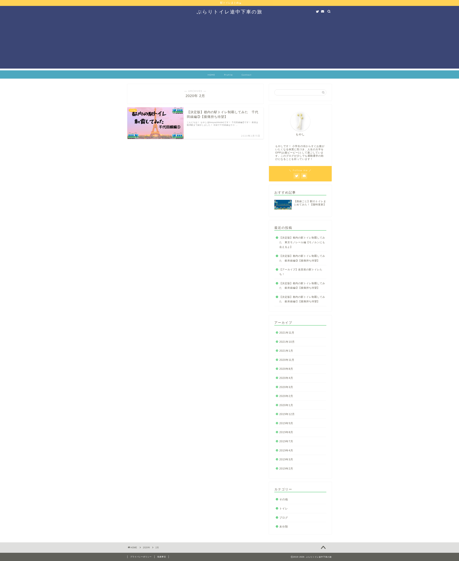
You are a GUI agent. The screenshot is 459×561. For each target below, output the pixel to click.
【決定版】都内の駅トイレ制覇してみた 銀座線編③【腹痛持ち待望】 (302, 258)
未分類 (283, 526)
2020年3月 (286, 387)
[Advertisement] (229, 43)
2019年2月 (286, 468)
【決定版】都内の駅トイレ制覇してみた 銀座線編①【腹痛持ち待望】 (302, 299)
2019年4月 (286, 450)
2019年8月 (286, 432)
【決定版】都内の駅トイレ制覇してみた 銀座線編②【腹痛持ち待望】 (302, 285)
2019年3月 (286, 459)
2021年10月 (287, 341)
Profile (228, 74)
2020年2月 (286, 396)
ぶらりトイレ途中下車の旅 (229, 12)
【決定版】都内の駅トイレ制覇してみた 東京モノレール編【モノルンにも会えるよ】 (302, 242)
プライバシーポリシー (141, 557)
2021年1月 (286, 350)
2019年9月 (286, 423)
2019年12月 (287, 414)
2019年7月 (286, 441)
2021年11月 (286, 332)
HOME (211, 74)
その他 (283, 499)
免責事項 (161, 557)
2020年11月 (286, 359)
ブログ (283, 517)
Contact (247, 74)
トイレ (283, 508)
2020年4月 (286, 377)
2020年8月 (286, 368)
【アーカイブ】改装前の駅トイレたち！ (300, 272)
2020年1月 (286, 405)
